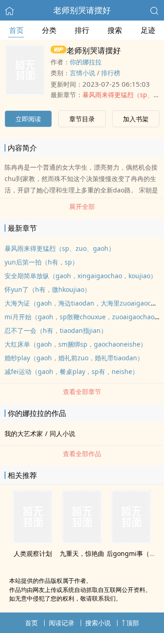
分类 (49, 30)
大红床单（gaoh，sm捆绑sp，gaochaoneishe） (76, 344)
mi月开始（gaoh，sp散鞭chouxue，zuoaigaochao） (83, 316)
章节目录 (82, 118)
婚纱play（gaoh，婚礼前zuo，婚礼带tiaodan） (74, 357)
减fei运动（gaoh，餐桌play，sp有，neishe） (71, 371)
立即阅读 (28, 118)
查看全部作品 (82, 453)
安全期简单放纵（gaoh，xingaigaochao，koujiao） (81, 275)
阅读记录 (61, 622)
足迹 (148, 30)
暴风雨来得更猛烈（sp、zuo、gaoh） (60, 248)
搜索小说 (98, 622)
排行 (82, 30)
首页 (16, 30)
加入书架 (136, 118)
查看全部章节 (82, 391)
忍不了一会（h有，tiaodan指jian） (56, 330)
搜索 (115, 30)
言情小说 (82, 72)
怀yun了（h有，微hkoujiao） (48, 289)
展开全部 (82, 206)
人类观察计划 (33, 553)
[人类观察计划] (32, 541)
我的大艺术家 (24, 433)
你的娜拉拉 (86, 61)
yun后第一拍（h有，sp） (41, 262)
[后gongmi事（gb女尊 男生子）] (131, 541)
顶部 (132, 622)
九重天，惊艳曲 (82, 553)
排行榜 (110, 72)
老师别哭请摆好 (82, 10)
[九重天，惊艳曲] (82, 541)
